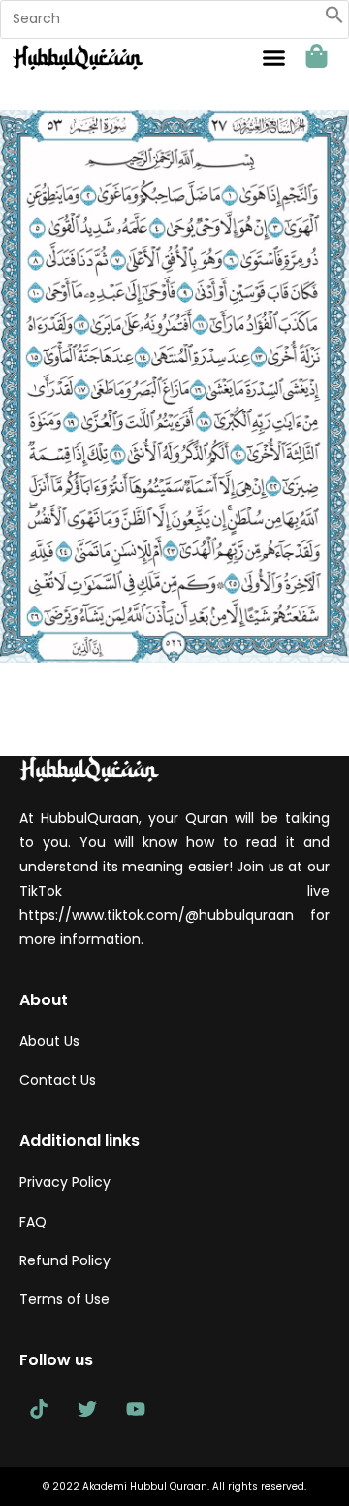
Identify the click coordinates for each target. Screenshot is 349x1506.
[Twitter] (87, 1409)
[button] (334, 19)
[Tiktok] (38, 1409)
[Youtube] (135, 1409)
